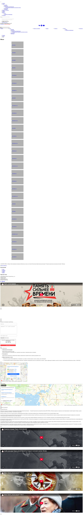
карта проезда (2, 24)
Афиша (47, 28)
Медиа (3, 12)
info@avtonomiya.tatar (4, 22)
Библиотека (6, 8)
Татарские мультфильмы (8, 14)
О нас (3, 4)
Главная (3, 3)
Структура (6, 5)
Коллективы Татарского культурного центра (13, 7)
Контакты (4, 15)
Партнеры (6, 9)
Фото (5, 13)
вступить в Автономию (7, 24)
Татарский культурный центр (9, 6)
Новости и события (5, 10)
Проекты (3, 11)
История (12, 29)
